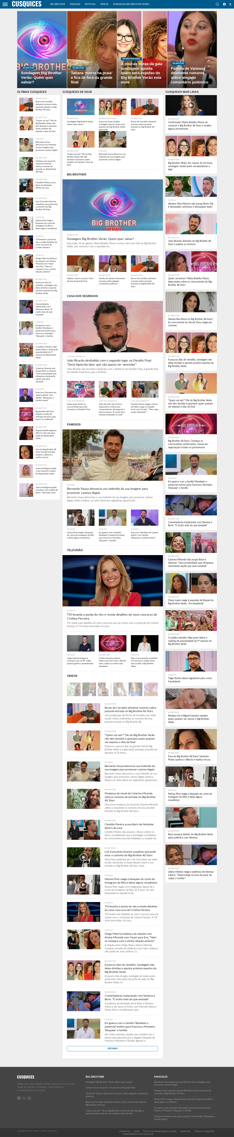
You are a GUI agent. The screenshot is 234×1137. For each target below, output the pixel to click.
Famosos (75, 4)
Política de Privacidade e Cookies (160, 1131)
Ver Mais (112, 1049)
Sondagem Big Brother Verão (131, 4)
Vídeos (104, 4)
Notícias (90, 4)
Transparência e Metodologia (137, 1134)
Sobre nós (185, 1131)
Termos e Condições (204, 1131)
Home (136, 1131)
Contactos (124, 1131)
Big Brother (57, 4)
